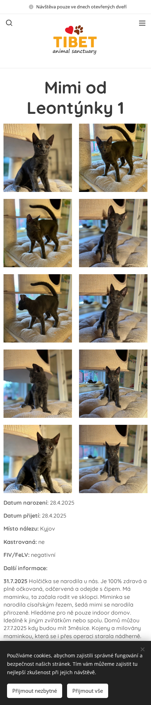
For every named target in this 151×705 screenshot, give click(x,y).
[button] (9, 23)
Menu (142, 23)
